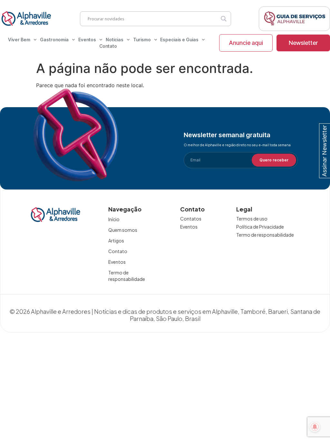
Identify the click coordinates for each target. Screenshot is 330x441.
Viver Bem (19, 39)
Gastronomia (54, 39)
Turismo (142, 39)
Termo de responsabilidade (126, 276)
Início (114, 219)
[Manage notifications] (315, 427)
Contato (108, 46)
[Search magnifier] (223, 18)
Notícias (114, 39)
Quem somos (122, 230)
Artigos (116, 240)
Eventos (87, 39)
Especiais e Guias (179, 39)
